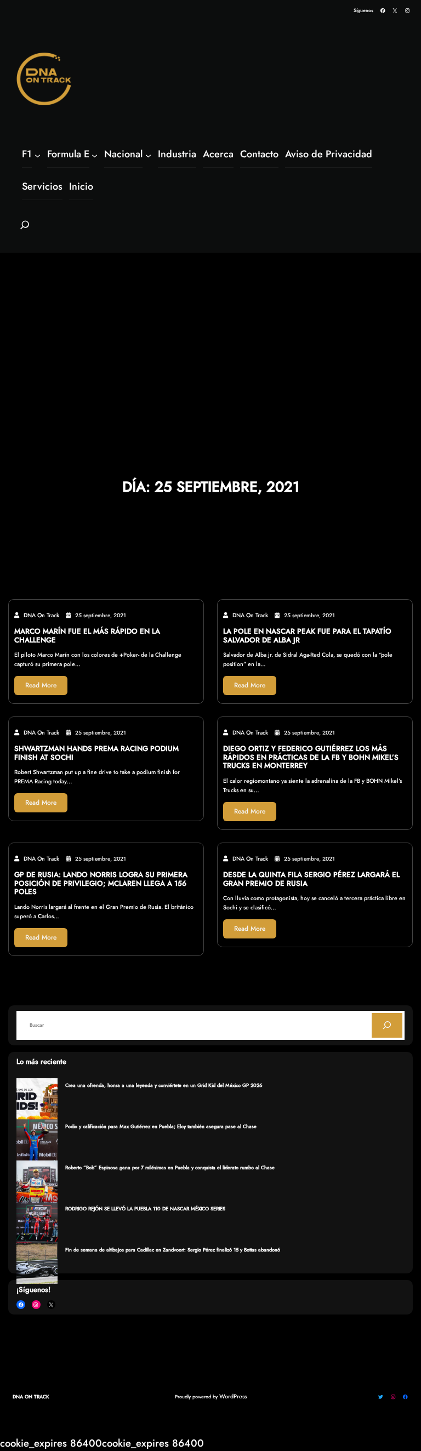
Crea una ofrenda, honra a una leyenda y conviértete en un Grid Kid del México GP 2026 (164, 1085)
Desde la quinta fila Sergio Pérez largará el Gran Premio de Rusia (311, 879)
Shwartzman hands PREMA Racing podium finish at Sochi (96, 753)
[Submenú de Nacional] (148, 155)
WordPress (233, 1396)
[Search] (387, 1025)
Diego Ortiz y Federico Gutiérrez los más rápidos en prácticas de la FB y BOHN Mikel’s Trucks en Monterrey (311, 757)
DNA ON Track (31, 1396)
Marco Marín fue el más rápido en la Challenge (87, 636)
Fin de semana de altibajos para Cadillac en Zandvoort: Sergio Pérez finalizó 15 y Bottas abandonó (172, 1249)
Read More (40, 685)
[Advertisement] (210, 336)
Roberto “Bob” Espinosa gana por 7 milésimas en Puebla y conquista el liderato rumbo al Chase (170, 1167)
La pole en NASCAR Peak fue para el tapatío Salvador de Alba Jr (307, 636)
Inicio (81, 186)
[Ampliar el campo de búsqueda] (25, 230)
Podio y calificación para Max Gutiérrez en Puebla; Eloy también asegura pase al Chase (161, 1126)
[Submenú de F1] (38, 155)
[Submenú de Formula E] (95, 155)
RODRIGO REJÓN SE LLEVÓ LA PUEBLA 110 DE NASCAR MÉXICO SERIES (145, 1208)
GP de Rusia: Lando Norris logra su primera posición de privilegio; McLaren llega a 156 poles (100, 883)
